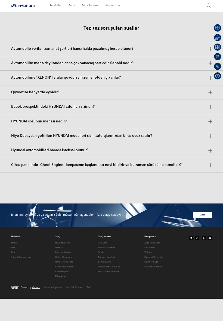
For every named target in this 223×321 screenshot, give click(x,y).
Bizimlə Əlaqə (151, 262)
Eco (13, 252)
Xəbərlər (148, 252)
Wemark (36, 288)
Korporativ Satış (63, 252)
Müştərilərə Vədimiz (108, 272)
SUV (13, 248)
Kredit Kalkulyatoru (64, 267)
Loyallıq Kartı (104, 262)
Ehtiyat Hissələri (106, 257)
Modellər (56, 5)
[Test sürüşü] (217, 75)
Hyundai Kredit (62, 243)
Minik (14, 243)
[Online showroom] (217, 27)
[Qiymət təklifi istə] (217, 37)
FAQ (89, 287)
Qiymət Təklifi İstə (64, 262)
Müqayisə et (61, 276)
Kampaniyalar (62, 272)
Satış (72, 5)
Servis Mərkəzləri (106, 248)
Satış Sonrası (90, 5)
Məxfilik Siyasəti (74, 287)
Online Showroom (64, 257)
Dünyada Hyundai (153, 267)
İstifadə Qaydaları (53, 287)
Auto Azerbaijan (152, 243)
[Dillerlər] (217, 56)
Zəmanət (102, 243)
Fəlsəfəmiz (150, 248)
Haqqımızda (112, 5)
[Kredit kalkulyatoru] (217, 47)
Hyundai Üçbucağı (153, 257)
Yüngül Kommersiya (21, 257)
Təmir (101, 252)
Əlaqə (202, 215)
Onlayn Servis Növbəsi (109, 267)
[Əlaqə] (217, 66)
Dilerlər (59, 248)
